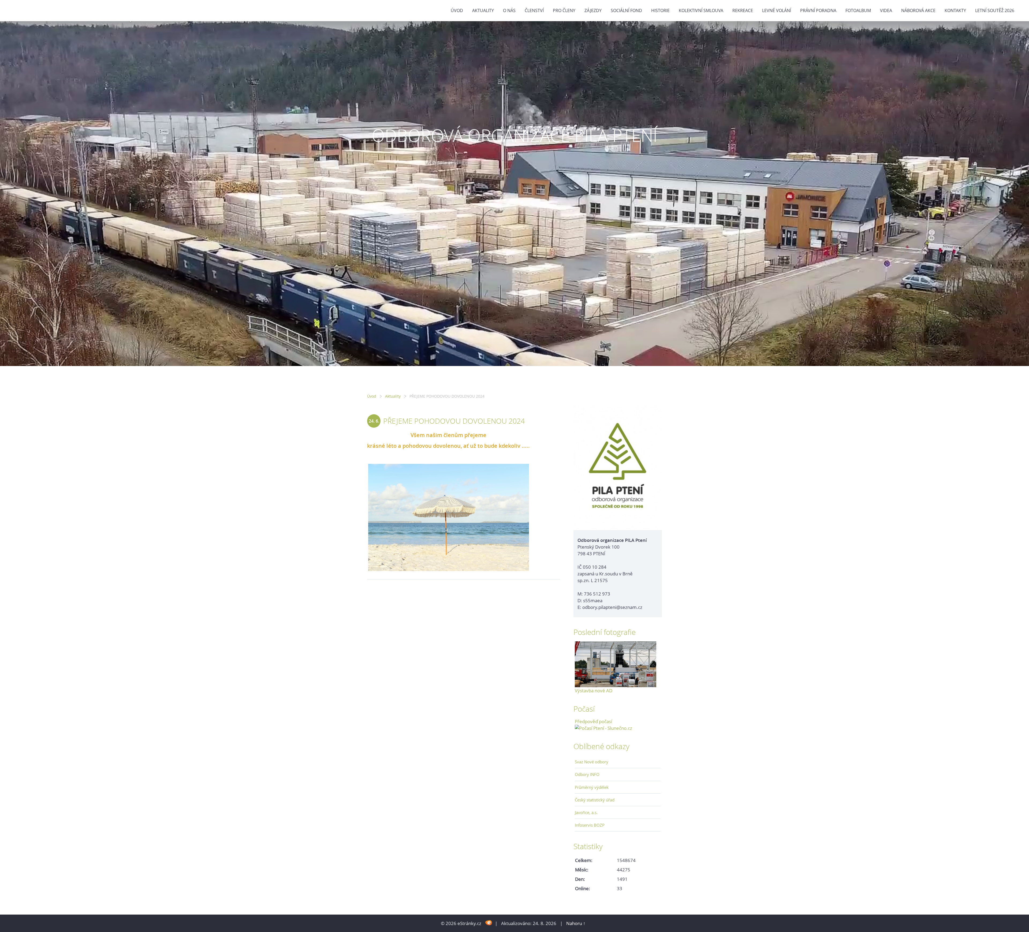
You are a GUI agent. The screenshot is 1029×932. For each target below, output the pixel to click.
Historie (660, 10)
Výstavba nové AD (593, 690)
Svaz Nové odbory (591, 761)
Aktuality (483, 10)
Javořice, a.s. (586, 812)
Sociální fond (626, 10)
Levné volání (776, 10)
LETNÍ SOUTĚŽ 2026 (994, 10)
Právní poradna (818, 10)
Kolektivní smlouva (701, 10)
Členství (534, 10)
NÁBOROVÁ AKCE (918, 10)
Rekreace (742, 10)
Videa (886, 10)
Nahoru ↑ (576, 923)
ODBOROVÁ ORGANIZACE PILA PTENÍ (514, 135)
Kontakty (955, 10)
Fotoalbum (858, 10)
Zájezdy (593, 10)
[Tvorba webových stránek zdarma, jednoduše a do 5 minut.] (488, 923)
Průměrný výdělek (592, 787)
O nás (509, 10)
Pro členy (564, 10)
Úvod (457, 10)
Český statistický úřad (594, 799)
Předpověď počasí (593, 721)
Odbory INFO (587, 774)
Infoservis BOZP (590, 825)
